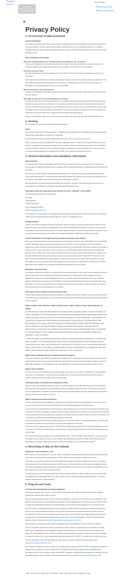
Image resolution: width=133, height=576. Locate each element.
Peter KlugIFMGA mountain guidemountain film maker (27, 9)
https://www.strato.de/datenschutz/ (80, 139)
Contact (61, 573)
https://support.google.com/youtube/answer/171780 (64, 520)
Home (27, 573)
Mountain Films (45, 573)
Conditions (75, 573)
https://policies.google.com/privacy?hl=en (38, 543)
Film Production (54, 573)
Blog (70, 573)
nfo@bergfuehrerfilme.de (38, 210)
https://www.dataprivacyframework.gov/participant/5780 (84, 555)
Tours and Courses (35, 573)
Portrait (66, 573)
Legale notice (81, 573)
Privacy (88, 573)
